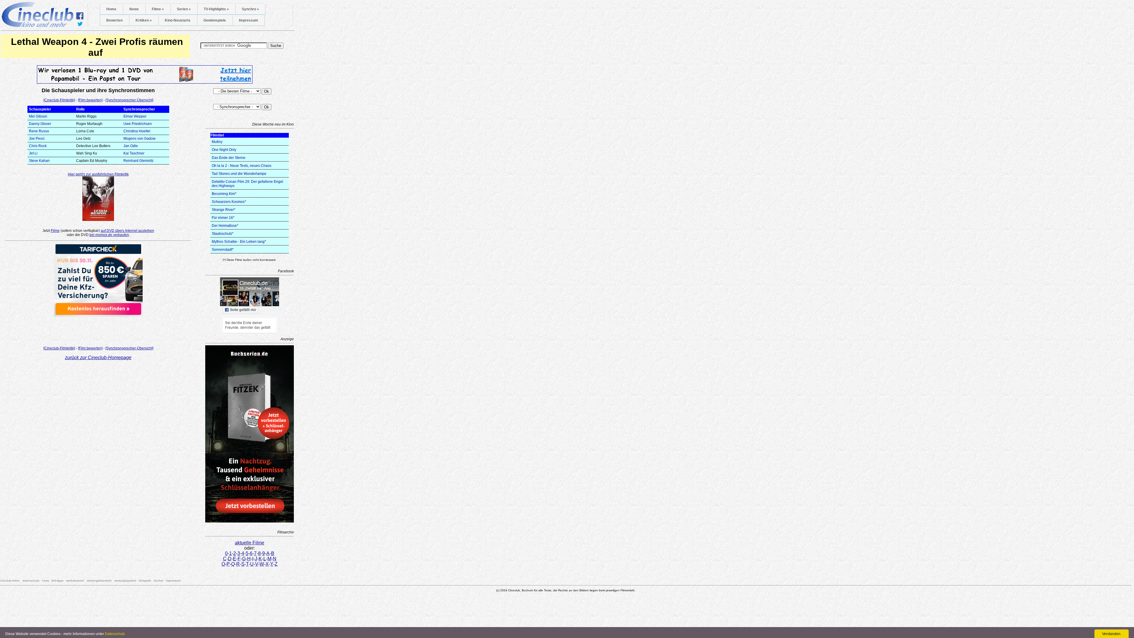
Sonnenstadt (222, 250)
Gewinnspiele (214, 20)
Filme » (158, 9)
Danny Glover (40, 124)
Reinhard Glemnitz (138, 161)
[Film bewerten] (90, 100)
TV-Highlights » (216, 9)
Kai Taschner (133, 153)
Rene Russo (39, 131)
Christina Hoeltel (136, 131)
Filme (55, 231)
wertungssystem (125, 580)
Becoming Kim (223, 194)
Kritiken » (144, 20)
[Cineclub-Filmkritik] (59, 100)
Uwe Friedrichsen (137, 124)
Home (111, 9)
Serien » (184, 9)
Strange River (223, 210)
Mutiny (217, 142)
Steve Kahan (39, 161)
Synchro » (250, 9)
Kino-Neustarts (177, 20)
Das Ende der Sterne (228, 158)
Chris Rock (38, 146)
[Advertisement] (98, 329)
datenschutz (30, 580)
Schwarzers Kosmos (228, 202)
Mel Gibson (38, 116)
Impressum (248, 20)
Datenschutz (115, 634)
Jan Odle (130, 146)
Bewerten (114, 20)
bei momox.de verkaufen (109, 235)
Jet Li (33, 153)
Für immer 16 (222, 218)
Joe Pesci (37, 138)
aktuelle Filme (249, 542)
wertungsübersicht (99, 580)
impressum (173, 580)
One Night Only (224, 150)
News (134, 9)
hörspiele (145, 580)
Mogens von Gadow (139, 138)
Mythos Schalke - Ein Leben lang (238, 242)
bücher (158, 580)
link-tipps (57, 580)
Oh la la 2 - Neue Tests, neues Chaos (241, 166)
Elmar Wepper (134, 116)
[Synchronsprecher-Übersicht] (129, 100)
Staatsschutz (222, 234)
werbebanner (75, 580)
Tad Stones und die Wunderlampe (239, 174)
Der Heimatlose (224, 226)
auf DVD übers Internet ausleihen (127, 231)
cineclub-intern (10, 580)
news (45, 580)
